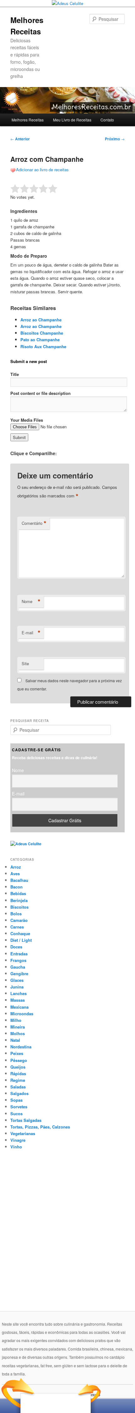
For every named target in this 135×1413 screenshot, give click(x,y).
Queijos (17, 1067)
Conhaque (20, 933)
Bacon (16, 887)
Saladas (18, 1087)
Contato (107, 119)
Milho (15, 1020)
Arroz (15, 867)
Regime (17, 1080)
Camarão (19, 920)
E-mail (31, 633)
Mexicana (19, 1007)
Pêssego (18, 1060)
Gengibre (19, 973)
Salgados (19, 1093)
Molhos (17, 1033)
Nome (31, 601)
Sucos (16, 1114)
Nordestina (20, 1047)
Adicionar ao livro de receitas (42, 170)
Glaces (17, 980)
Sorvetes (18, 1107)
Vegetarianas (22, 1133)
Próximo (115, 139)
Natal (15, 1040)
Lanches (18, 993)
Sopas (16, 1100)
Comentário (34, 523)
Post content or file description (40, 393)
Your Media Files (26, 420)
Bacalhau (19, 880)
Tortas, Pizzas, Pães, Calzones (40, 1127)
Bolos (16, 914)
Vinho (16, 1147)
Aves (15, 874)
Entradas (19, 954)
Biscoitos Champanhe (41, 333)
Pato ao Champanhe (40, 340)
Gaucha (17, 967)
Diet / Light (21, 940)
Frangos (18, 960)
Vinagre (17, 1140)
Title (14, 374)
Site (25, 663)
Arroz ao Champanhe (41, 320)
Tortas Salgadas (25, 1120)
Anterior (20, 139)
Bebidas (18, 893)
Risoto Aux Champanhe (43, 346)
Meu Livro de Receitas (72, 119)
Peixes (16, 1053)
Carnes (17, 927)
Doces (16, 947)
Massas (17, 1000)
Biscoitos (19, 907)
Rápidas (18, 1073)
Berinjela (19, 900)
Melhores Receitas (28, 119)
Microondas (21, 1014)
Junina (17, 987)
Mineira (17, 1027)
